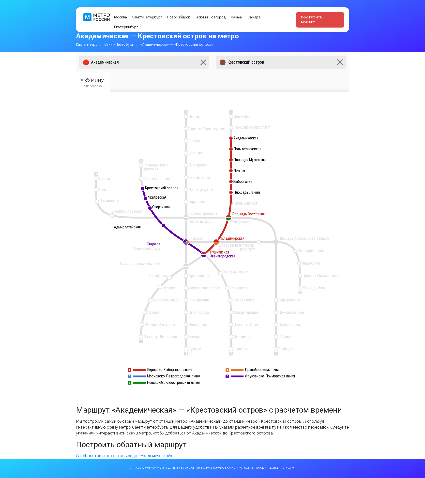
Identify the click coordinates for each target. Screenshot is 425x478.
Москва (120, 17)
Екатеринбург (126, 27)
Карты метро (87, 44)
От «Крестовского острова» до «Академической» (124, 455)
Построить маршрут (311, 19)
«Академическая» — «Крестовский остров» (176, 44)
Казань (237, 17)
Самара (253, 17)
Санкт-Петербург (147, 17)
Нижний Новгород (210, 17)
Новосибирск (178, 17)
